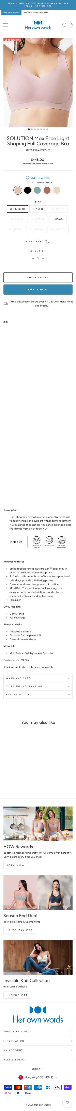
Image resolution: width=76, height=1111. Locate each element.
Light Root (47, 190)
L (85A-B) (57, 219)
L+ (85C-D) (15, 229)
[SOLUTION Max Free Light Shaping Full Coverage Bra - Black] (10, 490)
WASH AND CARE (18, 678)
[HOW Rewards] (38, 824)
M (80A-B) (17, 219)
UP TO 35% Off (19, 930)
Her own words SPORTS (36, 12)
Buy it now (38, 289)
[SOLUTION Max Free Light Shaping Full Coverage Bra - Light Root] (19, 490)
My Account (13, 1050)
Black (28, 190)
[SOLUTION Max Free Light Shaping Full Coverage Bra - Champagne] (24, 490)
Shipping (27, 163)
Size (38, 202)
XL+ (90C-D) (57, 229)
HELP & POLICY (14, 1059)
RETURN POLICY (18, 694)
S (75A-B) (38, 208)
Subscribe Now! (16, 1031)
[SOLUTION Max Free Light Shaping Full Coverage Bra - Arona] (15, 490)
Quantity (38, 251)
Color (38, 182)
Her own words (11, 12)
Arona (37, 190)
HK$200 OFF (17, 995)
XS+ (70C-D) (17, 208)
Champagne (57, 190)
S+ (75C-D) (57, 208)
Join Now (15, 865)
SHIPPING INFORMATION (24, 686)
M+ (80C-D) (38, 219)
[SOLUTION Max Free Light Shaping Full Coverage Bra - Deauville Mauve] (5, 490)
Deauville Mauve (18, 190)
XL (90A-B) (36, 229)
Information (13, 1041)
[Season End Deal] (38, 892)
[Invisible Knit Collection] (38, 957)
